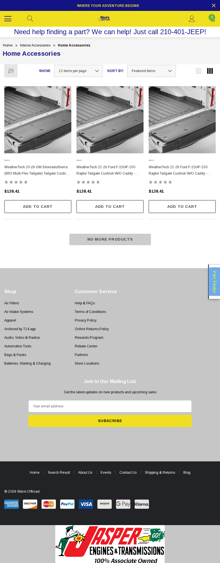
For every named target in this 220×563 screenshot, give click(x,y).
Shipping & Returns (160, 473)
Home (35, 473)
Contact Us (128, 473)
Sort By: (115, 71)
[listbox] (151, 71)
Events (106, 473)
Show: (45, 71)
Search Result (59, 473)
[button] (110, 544)
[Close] (214, 5)
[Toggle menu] (8, 18)
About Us (85, 473)
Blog (186, 473)
